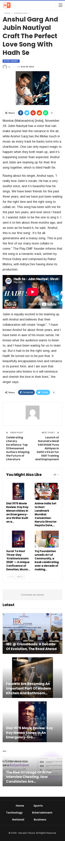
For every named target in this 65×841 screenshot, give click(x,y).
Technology (14, 812)
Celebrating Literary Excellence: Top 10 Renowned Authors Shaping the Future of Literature (17, 448)
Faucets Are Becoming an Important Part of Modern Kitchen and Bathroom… (28, 688)
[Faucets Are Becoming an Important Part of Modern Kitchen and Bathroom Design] (32, 677)
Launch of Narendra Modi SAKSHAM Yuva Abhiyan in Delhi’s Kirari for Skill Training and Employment (47, 448)
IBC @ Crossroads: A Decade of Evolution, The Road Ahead (31, 646)
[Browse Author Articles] (32, 412)
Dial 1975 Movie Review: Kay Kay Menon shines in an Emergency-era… (29, 733)
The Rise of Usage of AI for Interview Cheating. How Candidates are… (29, 777)
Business (40, 819)
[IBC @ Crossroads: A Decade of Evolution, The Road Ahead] (32, 633)
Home (20, 805)
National (18, 819)
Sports (38, 805)
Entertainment (11, 61)
